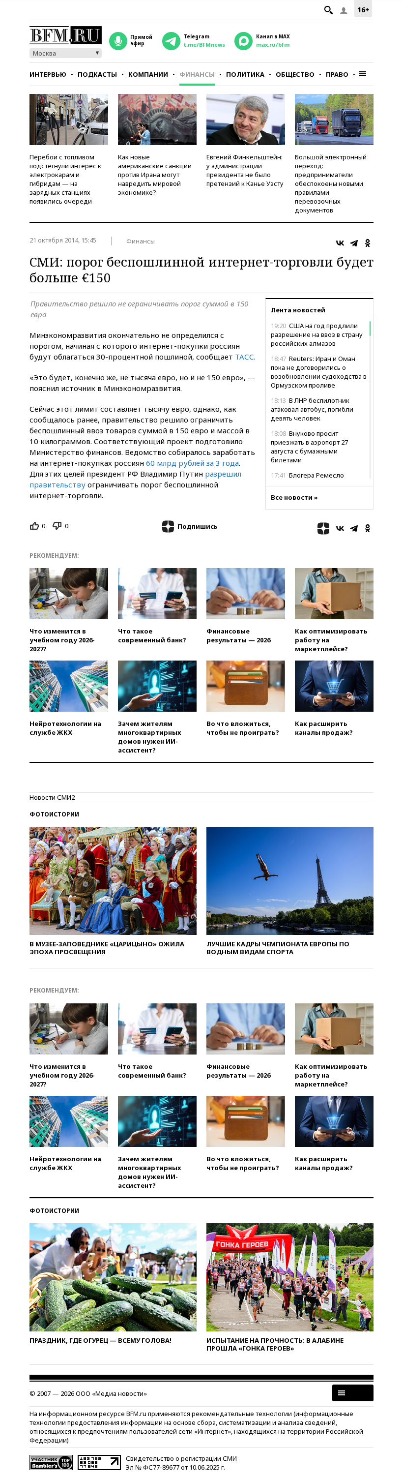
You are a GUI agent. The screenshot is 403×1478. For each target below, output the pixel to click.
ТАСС (244, 357)
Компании (148, 74)
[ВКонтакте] (340, 243)
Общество (295, 74)
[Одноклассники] (368, 243)
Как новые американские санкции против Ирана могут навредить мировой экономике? (155, 174)
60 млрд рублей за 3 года (192, 463)
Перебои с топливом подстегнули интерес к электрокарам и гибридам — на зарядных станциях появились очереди (65, 179)
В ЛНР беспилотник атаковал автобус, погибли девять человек (312, 409)
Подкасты (97, 74)
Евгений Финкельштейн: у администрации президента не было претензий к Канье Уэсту (245, 170)
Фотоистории (54, 814)
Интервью (47, 74)
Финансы (197, 74)
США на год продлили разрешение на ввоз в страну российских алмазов (317, 334)
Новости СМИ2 (52, 797)
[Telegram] (354, 243)
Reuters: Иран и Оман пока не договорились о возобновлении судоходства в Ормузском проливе (319, 372)
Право (337, 74)
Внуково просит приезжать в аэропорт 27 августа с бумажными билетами (309, 446)
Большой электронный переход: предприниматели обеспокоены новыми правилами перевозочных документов (331, 183)
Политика (245, 74)
